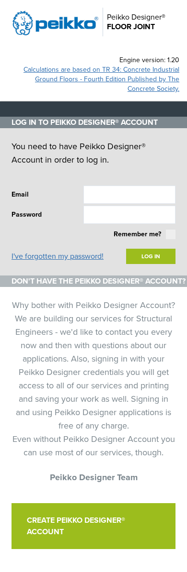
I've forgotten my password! (58, 256)
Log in (150, 256)
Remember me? (137, 234)
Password (27, 214)
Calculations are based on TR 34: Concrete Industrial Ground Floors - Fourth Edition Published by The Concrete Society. (101, 79)
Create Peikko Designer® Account (76, 526)
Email (20, 194)
